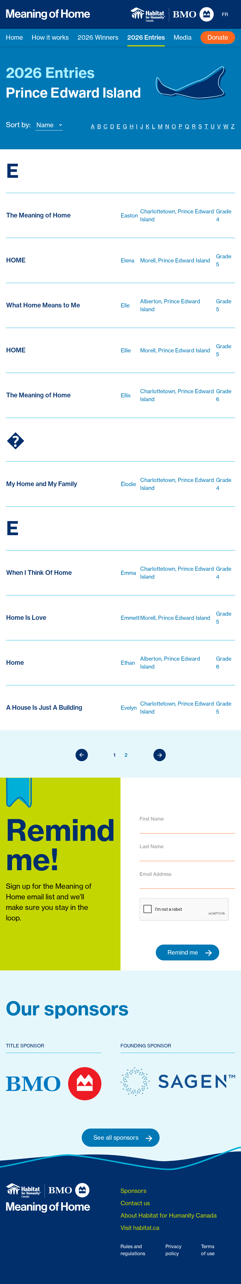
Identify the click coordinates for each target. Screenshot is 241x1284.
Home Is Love (26, 617)
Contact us (135, 1203)
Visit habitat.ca (139, 1227)
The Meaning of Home (38, 215)
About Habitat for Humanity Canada (168, 1215)
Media (183, 37)
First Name (152, 819)
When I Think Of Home (39, 572)
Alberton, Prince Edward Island (170, 305)
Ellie (126, 350)
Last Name (151, 846)
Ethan (128, 662)
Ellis (125, 395)
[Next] (159, 755)
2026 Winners (98, 37)
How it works (50, 37)
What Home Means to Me (43, 305)
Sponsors (133, 1190)
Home (14, 37)
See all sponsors (116, 1137)
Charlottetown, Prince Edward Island (177, 215)
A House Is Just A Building (44, 707)
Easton (129, 215)
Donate (217, 37)
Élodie (128, 484)
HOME (16, 260)
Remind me (184, 952)
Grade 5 (223, 260)
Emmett (130, 618)
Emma (128, 573)
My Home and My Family (41, 484)
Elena (127, 260)
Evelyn (129, 707)
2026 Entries (146, 37)
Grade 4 (223, 215)
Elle (125, 305)
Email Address (155, 874)
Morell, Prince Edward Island (175, 260)
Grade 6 (223, 395)
